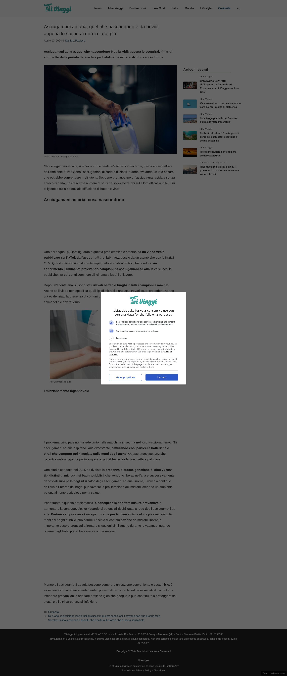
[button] (143, 338)
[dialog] (143, 338)
